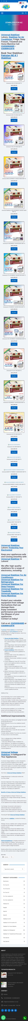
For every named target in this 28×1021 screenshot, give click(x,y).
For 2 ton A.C (6, 892)
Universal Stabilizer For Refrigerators (12, 580)
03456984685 (7, 46)
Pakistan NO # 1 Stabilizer (9, 56)
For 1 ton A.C (6, 885)
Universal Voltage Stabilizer (9, 753)
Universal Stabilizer (10, 35)
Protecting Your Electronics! (12, 549)
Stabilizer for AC (7, 918)
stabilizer (12, 629)
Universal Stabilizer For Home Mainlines (12, 594)
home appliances (14, 631)
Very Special (6, 937)
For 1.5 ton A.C (6, 888)
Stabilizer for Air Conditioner (12, 38)
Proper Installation (9, 650)
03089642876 (7, 48)
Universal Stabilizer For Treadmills (12, 590)
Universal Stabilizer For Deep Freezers (12, 585)
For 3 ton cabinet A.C (8, 896)
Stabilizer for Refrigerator (9, 930)
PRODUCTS (6, 903)
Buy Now (14, 88)
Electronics (5, 881)
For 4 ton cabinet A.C (8, 900)
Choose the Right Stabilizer (12, 638)
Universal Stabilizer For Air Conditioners (13, 576)
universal (4, 629)
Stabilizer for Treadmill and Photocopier (12, 934)
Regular (5, 907)
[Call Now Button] (25, 1018)
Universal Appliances (6, 840)
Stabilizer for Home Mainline (9, 926)
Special (5, 911)
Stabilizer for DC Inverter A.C (10, 922)
